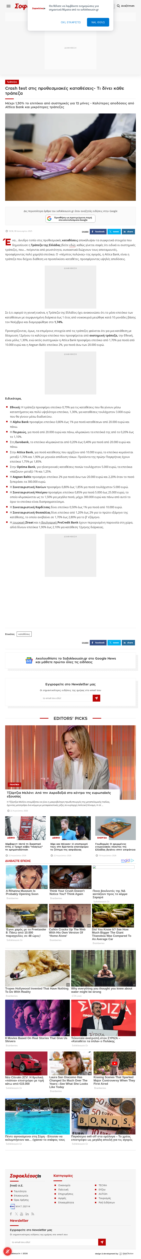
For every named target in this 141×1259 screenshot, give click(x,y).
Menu (8, 6)
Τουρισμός (105, 1198)
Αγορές (62, 1198)
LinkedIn (27, 1214)
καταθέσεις (24, 634)
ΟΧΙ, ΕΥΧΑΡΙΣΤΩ (71, 22)
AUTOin (103, 1193)
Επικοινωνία (21, 1195)
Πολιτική (63, 1189)
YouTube (22, 1214)
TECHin (103, 1185)
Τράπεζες (12, 82)
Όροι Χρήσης (21, 1199)
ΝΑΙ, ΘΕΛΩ (98, 22)
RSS (32, 1214)
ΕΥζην (102, 1189)
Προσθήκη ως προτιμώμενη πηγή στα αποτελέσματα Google (73, 218)
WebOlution (126, 1254)
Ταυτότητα (20, 1191)
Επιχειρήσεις (65, 1193)
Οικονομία (64, 1185)
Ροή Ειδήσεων (107, 1202)
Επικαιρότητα (66, 1202)
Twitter (17, 1214)
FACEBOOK (100, 231)
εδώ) (72, 245)
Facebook (12, 1214)
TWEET (116, 231)
